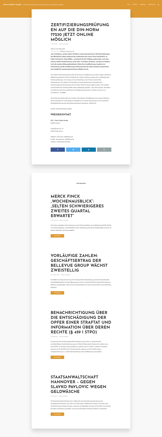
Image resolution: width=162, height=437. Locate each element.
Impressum (143, 4)
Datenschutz (152, 4)
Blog (128, 4)
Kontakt (135, 4)
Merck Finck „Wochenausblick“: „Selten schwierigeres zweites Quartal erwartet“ (77, 206)
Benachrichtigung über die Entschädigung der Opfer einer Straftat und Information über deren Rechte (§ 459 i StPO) (81, 322)
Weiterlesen (57, 235)
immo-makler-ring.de (12, 4)
